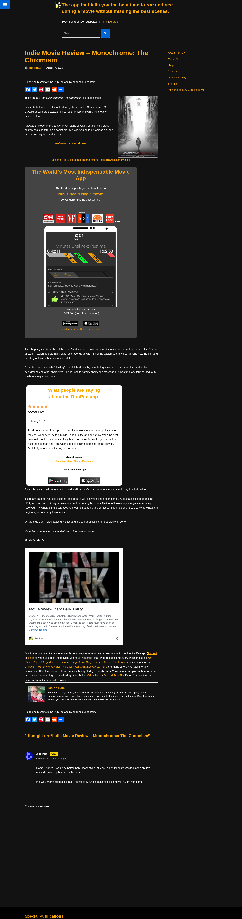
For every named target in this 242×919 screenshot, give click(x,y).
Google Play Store (83, 461)
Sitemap (173, 83)
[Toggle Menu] (5, 4)
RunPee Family (177, 77)
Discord (108, 675)
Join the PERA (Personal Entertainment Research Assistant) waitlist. (91, 159)
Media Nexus (175, 59)
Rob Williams (36, 67)
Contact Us (174, 71)
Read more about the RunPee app (80, 329)
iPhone (103, 21)
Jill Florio (42, 754)
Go (105, 33)
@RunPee (93, 675)
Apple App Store (63, 461)
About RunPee (176, 53)
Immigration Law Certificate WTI (186, 89)
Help (171, 65)
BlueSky (119, 675)
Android (114, 21)
